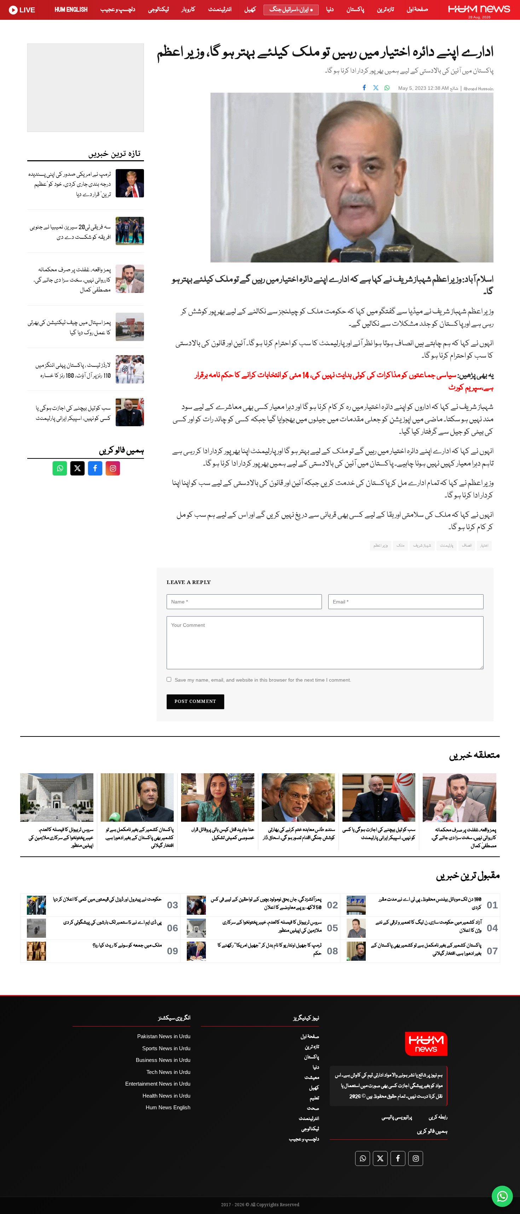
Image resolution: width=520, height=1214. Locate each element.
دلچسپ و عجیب (117, 9)
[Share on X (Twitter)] (375, 87)
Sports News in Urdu (166, 1048)
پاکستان (355, 9)
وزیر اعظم (380, 546)
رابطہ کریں (438, 1117)
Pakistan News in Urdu (163, 1036)
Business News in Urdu (163, 1060)
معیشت (312, 1078)
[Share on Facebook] (364, 87)
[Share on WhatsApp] (387, 87)
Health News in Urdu (166, 1096)
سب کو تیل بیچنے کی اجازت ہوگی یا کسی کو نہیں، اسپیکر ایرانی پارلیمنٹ (73, 413)
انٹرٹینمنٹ (219, 9)
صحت (313, 1108)
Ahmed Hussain (478, 89)
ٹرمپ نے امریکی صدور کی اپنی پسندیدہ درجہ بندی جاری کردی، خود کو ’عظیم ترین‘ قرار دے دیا (69, 184)
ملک (400, 546)
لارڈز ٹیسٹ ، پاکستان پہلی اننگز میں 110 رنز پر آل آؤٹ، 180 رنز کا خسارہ (73, 370)
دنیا (330, 9)
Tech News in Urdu (168, 1072)
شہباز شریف (422, 546)
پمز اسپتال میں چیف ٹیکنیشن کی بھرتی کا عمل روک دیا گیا (69, 327)
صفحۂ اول (417, 9)
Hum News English (168, 1107)
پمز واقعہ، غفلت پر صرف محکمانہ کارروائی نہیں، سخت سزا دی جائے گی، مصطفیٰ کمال (72, 280)
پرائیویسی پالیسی (397, 1117)
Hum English (71, 9)
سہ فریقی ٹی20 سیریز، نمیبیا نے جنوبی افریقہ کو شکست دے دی (70, 232)
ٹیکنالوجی (158, 9)
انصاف (467, 546)
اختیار (484, 546)
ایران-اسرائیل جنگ (289, 9)
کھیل (250, 9)
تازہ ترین (385, 9)
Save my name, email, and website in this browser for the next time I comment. (263, 680)
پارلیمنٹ (446, 546)
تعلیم (314, 1098)
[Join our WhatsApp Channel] (502, 1196)
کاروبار (188, 9)
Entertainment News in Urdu (157, 1084)
